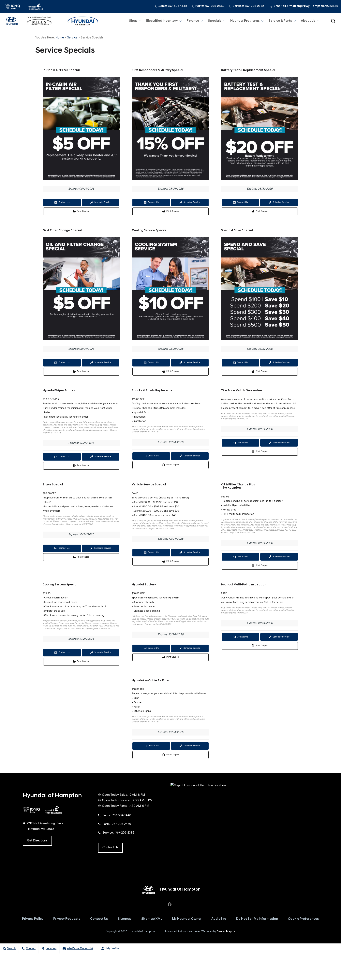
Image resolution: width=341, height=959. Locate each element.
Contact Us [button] (110, 847)
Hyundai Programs (245, 20)
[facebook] (169, 904)
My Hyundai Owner (186, 919)
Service (72, 37)
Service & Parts (280, 20)
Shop (133, 20)
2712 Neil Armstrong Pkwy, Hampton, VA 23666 (306, 6)
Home (59, 37)
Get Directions (37, 840)
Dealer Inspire (226, 931)
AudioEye (218, 919)
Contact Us (63, 202)
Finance (193, 20)
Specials (214, 20)
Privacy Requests (66, 919)
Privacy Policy (32, 919)
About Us (308, 20)
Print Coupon (83, 212)
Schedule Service (102, 202)
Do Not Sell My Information (257, 919)
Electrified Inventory (162, 20)
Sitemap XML (151, 919)
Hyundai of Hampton (142, 931)
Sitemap (124, 919)
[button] (333, 21)
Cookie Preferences (303, 919)
